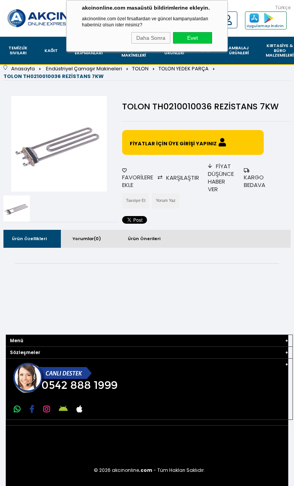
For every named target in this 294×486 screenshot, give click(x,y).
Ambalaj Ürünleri (239, 50)
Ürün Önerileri (144, 239)
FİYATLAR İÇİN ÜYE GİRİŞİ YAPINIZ (173, 143)
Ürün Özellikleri (29, 239)
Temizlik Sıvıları (18, 50)
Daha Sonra (150, 38)
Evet (192, 38)
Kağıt (51, 50)
